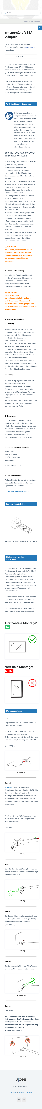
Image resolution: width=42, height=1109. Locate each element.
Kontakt (29, 1092)
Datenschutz (22, 1092)
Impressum (13, 1092)
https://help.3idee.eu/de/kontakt (17, 491)
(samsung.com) (29, 47)
